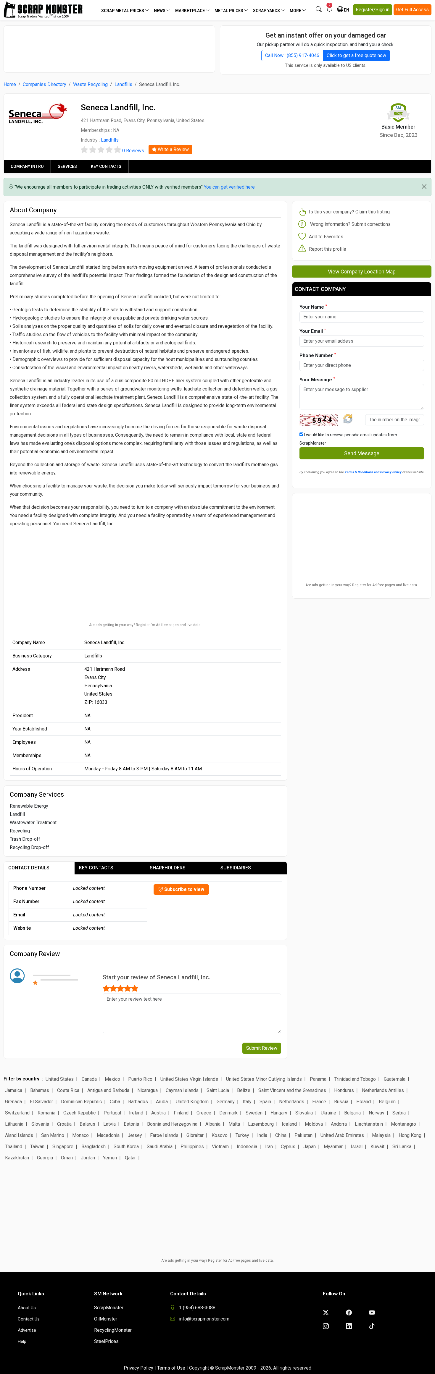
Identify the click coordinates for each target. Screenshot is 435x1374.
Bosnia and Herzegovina (172, 1124)
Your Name (313, 307)
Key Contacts (106, 166)
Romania (46, 1113)
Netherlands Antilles (383, 1090)
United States (60, 1079)
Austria (158, 1113)
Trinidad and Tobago (355, 1079)
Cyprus (288, 1146)
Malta (234, 1124)
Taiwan (37, 1146)
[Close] (424, 186)
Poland (363, 1101)
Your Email (312, 331)
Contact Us (29, 1319)
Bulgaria (352, 1113)
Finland (181, 1113)
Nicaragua (147, 1090)
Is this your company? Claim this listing (349, 212)
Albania (212, 1124)
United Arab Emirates (342, 1135)
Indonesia (247, 1146)
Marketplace (190, 10)
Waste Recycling (90, 84)
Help (22, 1341)
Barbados (138, 1101)
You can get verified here (229, 187)
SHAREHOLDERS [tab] (168, 868)
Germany (226, 1101)
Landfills (123, 84)
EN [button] (346, 10)
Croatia (64, 1124)
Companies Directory (44, 84)
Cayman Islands (182, 1090)
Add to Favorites (326, 236)
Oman (67, 1158)
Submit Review (261, 1048)
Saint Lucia (218, 1090)
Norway (376, 1113)
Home (10, 84)
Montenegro (403, 1124)
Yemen (110, 1158)
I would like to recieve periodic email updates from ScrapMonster (348, 438)
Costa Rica (68, 1090)
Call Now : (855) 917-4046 (292, 55)
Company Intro (27, 166)
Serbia (399, 1113)
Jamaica (13, 1090)
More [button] (296, 10)
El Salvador (41, 1101)
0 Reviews (133, 150)
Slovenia (40, 1124)
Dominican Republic (81, 1101)
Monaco (80, 1135)
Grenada (13, 1101)
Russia (341, 1101)
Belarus (87, 1124)
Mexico (112, 1079)
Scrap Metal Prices (123, 10)
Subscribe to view (183, 889)
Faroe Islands (164, 1135)
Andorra (339, 1124)
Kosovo (220, 1135)
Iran (269, 1146)
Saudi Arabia (160, 1146)
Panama (318, 1079)
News (160, 10)
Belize (243, 1090)
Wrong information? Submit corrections (350, 224)
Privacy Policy (138, 1368)
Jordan (88, 1158)
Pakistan (303, 1135)
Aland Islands (19, 1135)
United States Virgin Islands (189, 1079)
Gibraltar (195, 1135)
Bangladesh (93, 1146)
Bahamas (39, 1090)
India (262, 1135)
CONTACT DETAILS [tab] (28, 868)
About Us (27, 1307)
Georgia (45, 1158)
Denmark (228, 1113)
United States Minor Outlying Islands (264, 1079)
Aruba (162, 1101)
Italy (247, 1101)
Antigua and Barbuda (108, 1090)
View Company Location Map (362, 271)
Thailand (13, 1146)
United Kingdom (192, 1101)
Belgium (387, 1101)
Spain (265, 1101)
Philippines (192, 1146)
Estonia (131, 1124)
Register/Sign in (372, 9)
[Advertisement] (109, 46)
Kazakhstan (17, 1158)
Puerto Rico (140, 1079)
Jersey (135, 1135)
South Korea (126, 1146)
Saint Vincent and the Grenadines (292, 1090)
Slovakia (304, 1113)
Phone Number (317, 355)
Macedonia (108, 1135)
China (280, 1135)
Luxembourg (261, 1124)
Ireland (136, 1113)
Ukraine (328, 1113)
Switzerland (17, 1113)
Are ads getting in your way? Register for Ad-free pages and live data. (145, 625)
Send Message (361, 453)
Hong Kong (410, 1135)
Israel (356, 1146)
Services (67, 166)
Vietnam (220, 1146)
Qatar (130, 1158)
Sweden (254, 1113)
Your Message (317, 379)
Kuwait (377, 1146)
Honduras (344, 1090)
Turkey (242, 1135)
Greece (203, 1113)
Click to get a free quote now (356, 55)
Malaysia (381, 1135)
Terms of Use (171, 1368)
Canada (89, 1079)
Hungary (278, 1113)
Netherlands (291, 1101)
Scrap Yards (267, 10)
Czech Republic (79, 1113)
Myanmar (333, 1146)
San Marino (52, 1135)
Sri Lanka (401, 1146)
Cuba (115, 1101)
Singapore (62, 1146)
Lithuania (14, 1124)
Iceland (289, 1124)
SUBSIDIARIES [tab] (235, 868)
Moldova (314, 1124)
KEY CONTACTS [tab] (96, 868)
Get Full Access (412, 9)
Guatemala (394, 1079)
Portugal (112, 1113)
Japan (309, 1146)
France (319, 1101)
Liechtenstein (369, 1124)
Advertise (27, 1330)
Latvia (109, 1124)
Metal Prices (229, 10)
